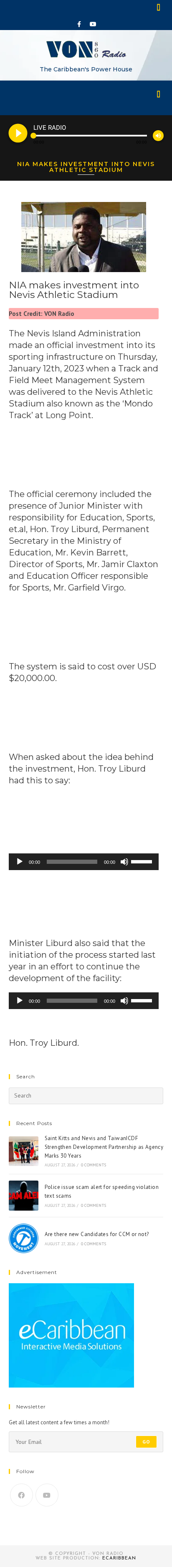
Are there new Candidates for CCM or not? (97, 1234)
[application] (84, 861)
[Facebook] (79, 24)
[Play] (19, 862)
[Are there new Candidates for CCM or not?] (23, 1238)
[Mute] (124, 862)
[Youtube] (93, 24)
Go (146, 1441)
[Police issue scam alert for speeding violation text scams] (23, 1195)
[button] (159, 7)
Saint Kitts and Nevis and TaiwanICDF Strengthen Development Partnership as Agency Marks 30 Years (104, 1147)
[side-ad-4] (71, 1334)
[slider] (142, 860)
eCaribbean (119, 1558)
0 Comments (93, 1165)
